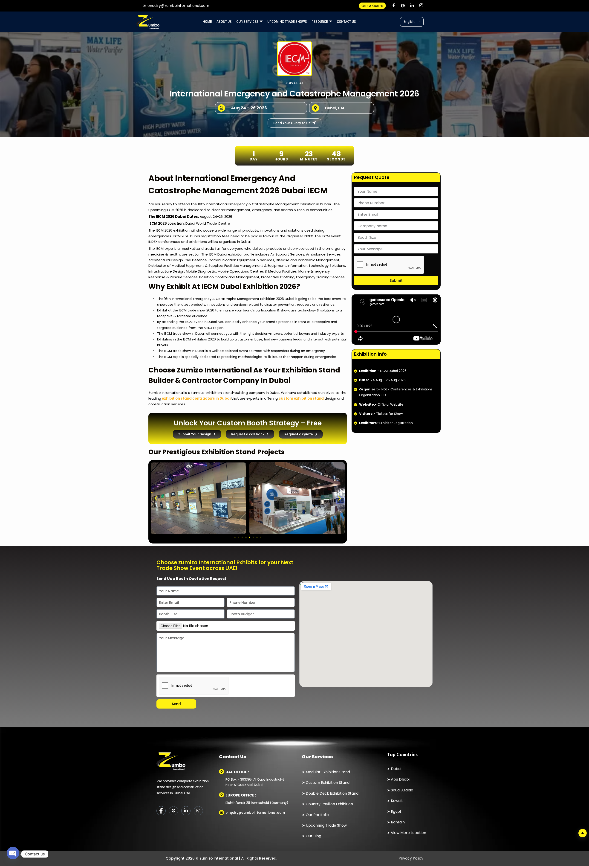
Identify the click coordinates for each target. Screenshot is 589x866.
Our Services (247, 21)
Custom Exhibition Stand (327, 782)
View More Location (408, 832)
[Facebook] (393, 5)
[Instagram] (421, 5)
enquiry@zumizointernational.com (178, 5)
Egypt (396, 811)
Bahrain (398, 822)
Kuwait (397, 800)
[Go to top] (582, 833)
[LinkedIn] (412, 5)
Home (207, 21)
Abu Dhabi (400, 779)
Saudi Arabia (402, 790)
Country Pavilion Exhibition (329, 804)
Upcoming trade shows (287, 21)
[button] (156, 498)
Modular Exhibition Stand (328, 772)
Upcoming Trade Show (326, 825)
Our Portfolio (317, 814)
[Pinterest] (402, 5)
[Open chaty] (13, 852)
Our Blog (313, 836)
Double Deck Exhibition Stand (331, 793)
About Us (224, 21)
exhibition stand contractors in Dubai (196, 398)
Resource (320, 21)
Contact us (346, 21)
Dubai (396, 768)
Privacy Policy (410, 858)
